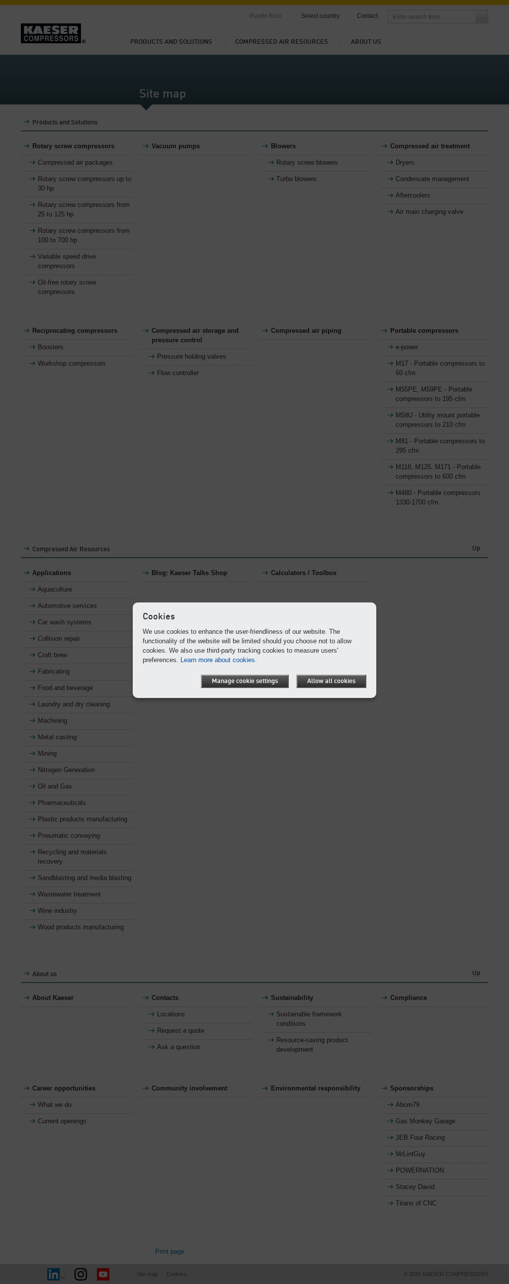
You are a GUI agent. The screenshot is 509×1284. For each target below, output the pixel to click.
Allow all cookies (331, 681)
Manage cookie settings (245, 681)
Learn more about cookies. (218, 660)
